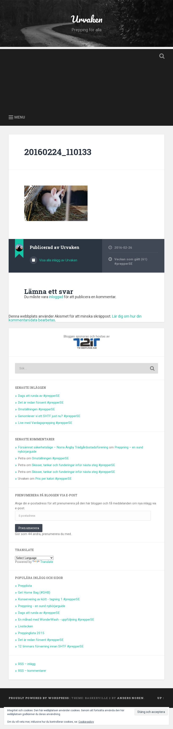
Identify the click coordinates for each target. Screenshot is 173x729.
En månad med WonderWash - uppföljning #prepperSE (56, 619)
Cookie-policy (86, 721)
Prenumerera (28, 528)
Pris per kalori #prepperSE (53, 479)
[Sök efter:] (86, 368)
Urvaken (86, 18)
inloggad (56, 297)
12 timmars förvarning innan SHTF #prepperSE (51, 646)
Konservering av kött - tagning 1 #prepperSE (49, 599)
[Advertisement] (86, 78)
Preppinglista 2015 (31, 633)
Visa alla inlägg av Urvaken (57, 260)
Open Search (161, 56)
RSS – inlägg (26, 664)
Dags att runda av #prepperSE (39, 396)
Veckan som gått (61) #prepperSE (130, 261)
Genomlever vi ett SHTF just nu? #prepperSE (49, 416)
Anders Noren (130, 698)
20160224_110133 (57, 151)
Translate (46, 562)
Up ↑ (160, 698)
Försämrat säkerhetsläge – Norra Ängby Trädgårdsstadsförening (63, 447)
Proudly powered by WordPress (39, 698)
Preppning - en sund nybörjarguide (41, 606)
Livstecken (25, 626)
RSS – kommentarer (32, 671)
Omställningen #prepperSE (36, 409)
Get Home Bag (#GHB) (34, 592)
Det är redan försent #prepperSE (41, 402)
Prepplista (25, 586)
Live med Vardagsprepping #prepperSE (45, 423)
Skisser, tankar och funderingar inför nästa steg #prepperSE (73, 465)
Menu (19, 117)
